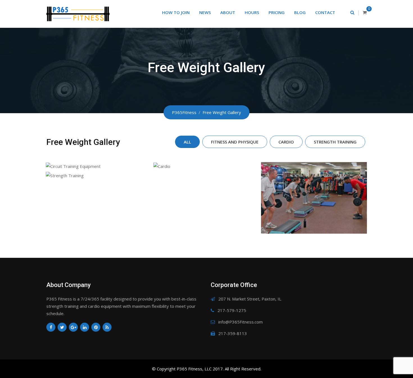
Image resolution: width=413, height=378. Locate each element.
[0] (365, 12)
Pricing (277, 12)
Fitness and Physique (234, 142)
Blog (300, 12)
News (205, 12)
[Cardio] (206, 166)
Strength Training (335, 142)
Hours (252, 12)
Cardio (286, 142)
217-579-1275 (231, 310)
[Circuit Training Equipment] (98, 166)
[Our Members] (314, 198)
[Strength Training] (98, 175)
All (187, 142)
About (227, 12)
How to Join (176, 12)
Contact (325, 12)
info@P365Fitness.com (240, 322)
